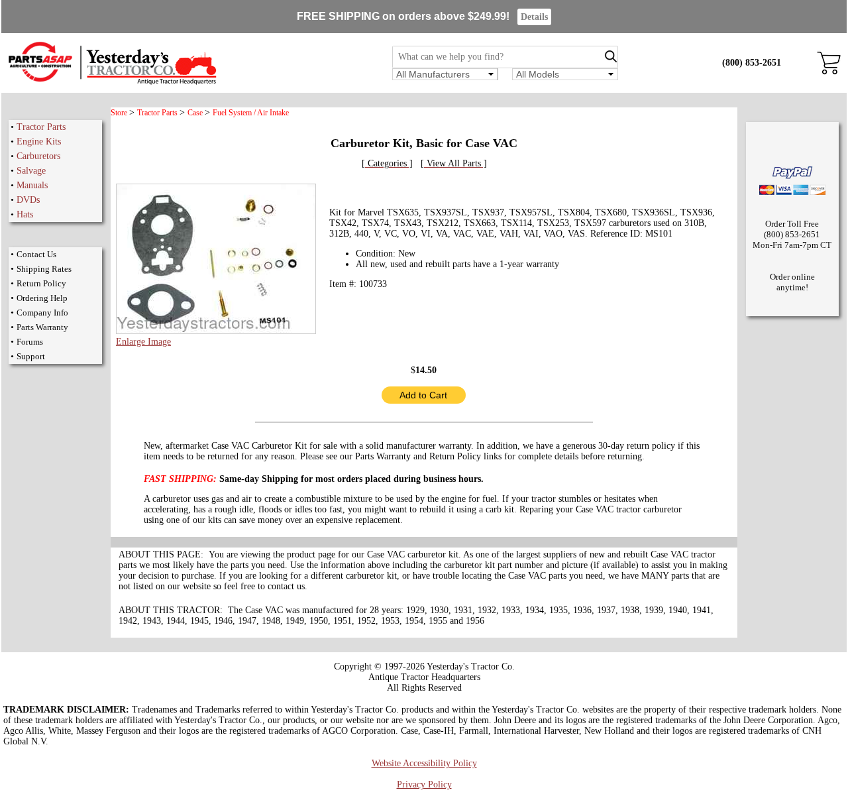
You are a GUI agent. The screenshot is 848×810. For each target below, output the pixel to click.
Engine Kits (39, 141)
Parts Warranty (42, 327)
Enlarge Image (143, 342)
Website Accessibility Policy (424, 763)
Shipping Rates (44, 269)
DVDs (28, 200)
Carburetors (38, 156)
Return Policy (41, 283)
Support (31, 356)
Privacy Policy (424, 784)
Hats (25, 214)
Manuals (32, 185)
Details (534, 17)
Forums (30, 342)
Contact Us (36, 254)
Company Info (42, 313)
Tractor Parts (41, 127)
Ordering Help (42, 298)
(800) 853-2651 (751, 63)
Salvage (31, 171)
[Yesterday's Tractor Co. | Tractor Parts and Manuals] (111, 82)
